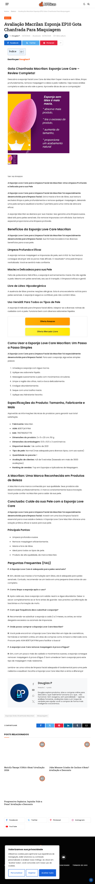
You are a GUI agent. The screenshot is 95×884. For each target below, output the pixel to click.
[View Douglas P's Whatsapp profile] (33, 696)
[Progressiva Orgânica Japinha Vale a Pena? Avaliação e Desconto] (25, 786)
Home (6, 11)
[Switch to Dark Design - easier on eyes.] (84, 4)
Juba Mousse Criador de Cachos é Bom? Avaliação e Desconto (69, 768)
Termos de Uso (80, 865)
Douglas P (16, 36)
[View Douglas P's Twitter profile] (33, 701)
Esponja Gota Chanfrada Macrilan (19, 716)
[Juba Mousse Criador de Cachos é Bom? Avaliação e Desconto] (70, 752)
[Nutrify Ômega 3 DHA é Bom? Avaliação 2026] (25, 752)
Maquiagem (42, 716)
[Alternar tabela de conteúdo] (20, 52)
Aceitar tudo (48, 873)
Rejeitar (32, 873)
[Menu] (7, 4)
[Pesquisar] (88, 4)
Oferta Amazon (47, 321)
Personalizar (17, 873)
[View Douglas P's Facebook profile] (33, 684)
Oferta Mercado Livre (47, 331)
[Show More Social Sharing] (60, 42)
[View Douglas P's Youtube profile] (33, 690)
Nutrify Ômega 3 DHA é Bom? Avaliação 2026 (24, 768)
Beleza (13, 11)
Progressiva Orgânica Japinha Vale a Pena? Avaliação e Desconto (23, 802)
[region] (32, 862)
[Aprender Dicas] (47, 4)
